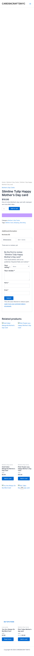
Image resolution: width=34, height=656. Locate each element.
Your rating (7, 266)
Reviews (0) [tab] (6, 234)
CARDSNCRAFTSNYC (13, 3)
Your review (9, 271)
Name (6, 282)
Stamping (16, 222)
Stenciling (23, 222)
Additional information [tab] (9, 231)
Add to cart (14, 208)
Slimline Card (9, 222)
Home (3, 182)
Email (6, 290)
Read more (7, 639)
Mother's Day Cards (13, 182)
